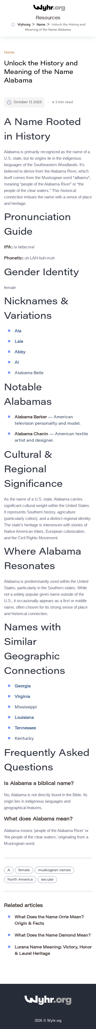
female (24, 870)
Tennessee (25, 728)
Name (9, 52)
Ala (18, 331)
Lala (19, 342)
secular (47, 879)
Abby (20, 352)
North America (20, 879)
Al (17, 363)
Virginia (22, 697)
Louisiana (24, 718)
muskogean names (54, 870)
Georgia (23, 686)
